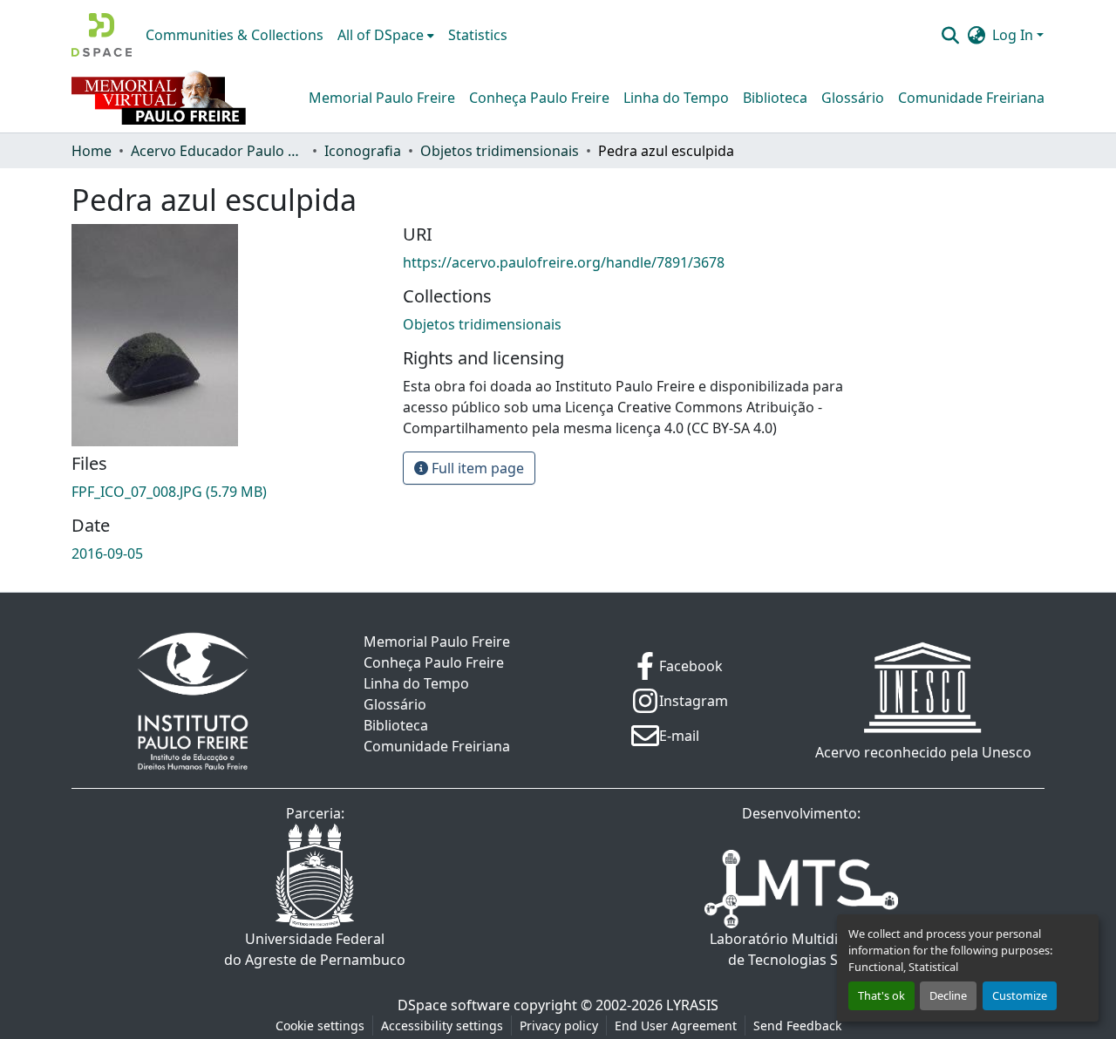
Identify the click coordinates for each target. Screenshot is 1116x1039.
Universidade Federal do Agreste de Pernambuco (314, 949)
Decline (948, 995)
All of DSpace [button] (380, 34)
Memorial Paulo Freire (382, 97)
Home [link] (91, 150)
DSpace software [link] (454, 1005)
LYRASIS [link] (692, 1005)
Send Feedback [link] (797, 1025)
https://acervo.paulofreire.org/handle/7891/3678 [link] (564, 262)
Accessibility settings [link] (442, 1025)
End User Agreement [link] (676, 1025)
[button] (101, 35)
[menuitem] (385, 34)
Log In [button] (1014, 34)
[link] (226, 491)
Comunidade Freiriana (971, 97)
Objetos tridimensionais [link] (499, 150)
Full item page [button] (476, 468)
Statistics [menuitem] (477, 34)
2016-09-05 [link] (107, 553)
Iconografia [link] (362, 150)
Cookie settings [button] (320, 1025)
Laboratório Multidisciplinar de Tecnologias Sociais (802, 949)
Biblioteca (775, 97)
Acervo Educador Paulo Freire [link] (218, 150)
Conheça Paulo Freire (539, 97)
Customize (1019, 995)
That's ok (881, 995)
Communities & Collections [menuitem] (234, 34)
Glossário (852, 97)
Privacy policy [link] (559, 1025)
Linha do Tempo (676, 97)
